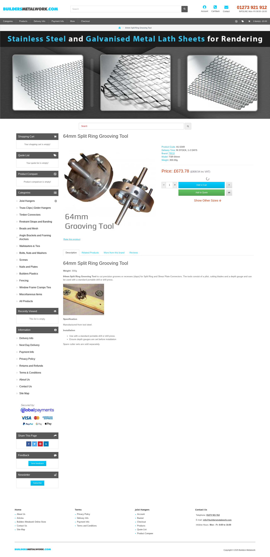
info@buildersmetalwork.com (217, 520)
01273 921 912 (213, 515)
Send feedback (37, 463)
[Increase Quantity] (175, 185)
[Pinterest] (40, 443)
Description (71, 252)
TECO (172, 153)
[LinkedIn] (46, 443)
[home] (119, 27)
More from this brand (114, 252)
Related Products (90, 252)
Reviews (134, 252)
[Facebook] (28, 443)
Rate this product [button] (71, 239)
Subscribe (37, 483)
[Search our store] (184, 9)
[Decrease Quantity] (164, 185)
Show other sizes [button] (206, 200)
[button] (201, 185)
